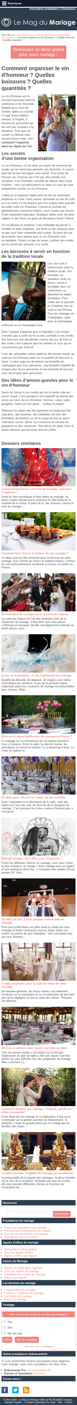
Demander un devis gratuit (20, 1249)
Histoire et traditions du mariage (23, 1293)
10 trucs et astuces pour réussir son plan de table (34, 1048)
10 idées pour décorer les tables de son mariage (33, 797)
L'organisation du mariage (20, 1289)
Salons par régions (15, 1277)
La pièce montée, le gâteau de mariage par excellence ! (37, 1173)
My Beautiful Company (60, 1399)
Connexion (68, 8)
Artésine (40, 1373)
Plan (60, 1402)
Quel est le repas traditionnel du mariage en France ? (36, 736)
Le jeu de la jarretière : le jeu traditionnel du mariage (36, 675)
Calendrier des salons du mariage (24, 1274)
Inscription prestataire (44, 8)
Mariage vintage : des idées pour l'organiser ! (31, 858)
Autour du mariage (15, 1299)
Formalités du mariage (18, 1296)
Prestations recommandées (21, 1237)
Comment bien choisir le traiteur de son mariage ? (34, 553)
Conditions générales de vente (40, 1402)
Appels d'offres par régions (20, 1255)
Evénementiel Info (39, 1370)
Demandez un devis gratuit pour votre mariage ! (38, 52)
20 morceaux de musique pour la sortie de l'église (34, 614)
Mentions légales (13, 1402)
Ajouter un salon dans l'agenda (23, 1268)
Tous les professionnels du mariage (26, 1234)
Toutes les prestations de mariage (25, 1227)
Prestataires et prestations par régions (27, 1230)
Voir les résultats (26, 1339)
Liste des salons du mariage (21, 1271)
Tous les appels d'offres (18, 1252)
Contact (68, 1402)
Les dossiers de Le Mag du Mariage (35, 35)
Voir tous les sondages (38, 1346)
